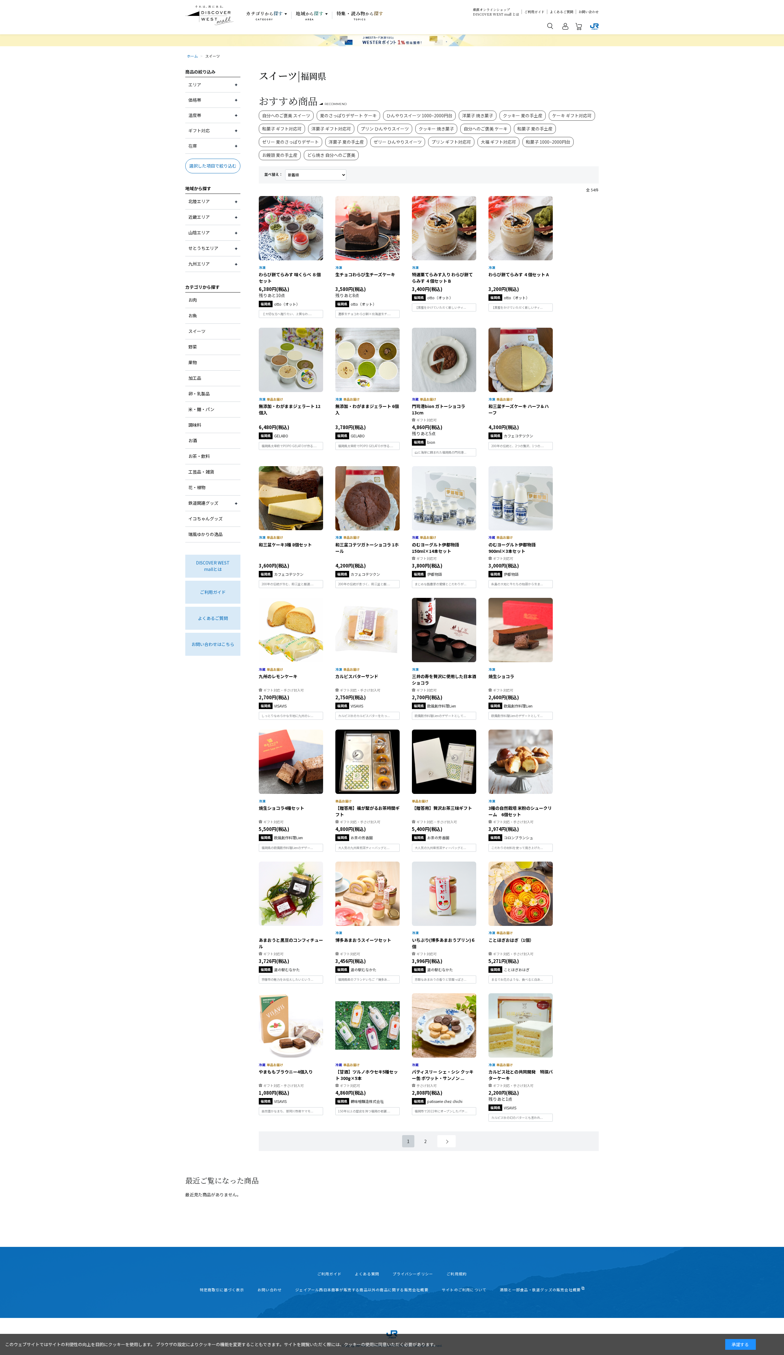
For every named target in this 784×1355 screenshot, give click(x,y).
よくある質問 (367, 1273)
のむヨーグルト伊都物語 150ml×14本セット (437, 548)
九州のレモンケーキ (278, 676)
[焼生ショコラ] (520, 630)
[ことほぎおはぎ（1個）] (520, 894)
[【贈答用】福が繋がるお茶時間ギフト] (367, 762)
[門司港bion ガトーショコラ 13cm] (444, 360)
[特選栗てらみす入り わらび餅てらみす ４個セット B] (444, 228)
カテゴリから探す (202, 287)
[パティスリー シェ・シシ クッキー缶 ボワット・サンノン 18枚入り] (444, 1025)
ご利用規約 (457, 1273)
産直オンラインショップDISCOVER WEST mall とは (496, 12)
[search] (550, 26)
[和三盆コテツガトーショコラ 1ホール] (367, 498)
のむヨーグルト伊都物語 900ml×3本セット (514, 548)
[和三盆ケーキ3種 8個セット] (291, 498)
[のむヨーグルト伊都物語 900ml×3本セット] (520, 498)
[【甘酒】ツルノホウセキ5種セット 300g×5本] (367, 1025)
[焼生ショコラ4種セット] (291, 762)
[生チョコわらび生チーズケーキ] (367, 228)
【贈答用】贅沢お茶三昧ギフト (442, 808)
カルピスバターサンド (356, 676)
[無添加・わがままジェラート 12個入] (291, 360)
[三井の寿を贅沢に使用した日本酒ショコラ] (444, 630)
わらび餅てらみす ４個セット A (518, 274)
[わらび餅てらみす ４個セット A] (520, 228)
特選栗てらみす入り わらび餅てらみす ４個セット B (442, 277)
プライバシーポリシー (413, 1273)
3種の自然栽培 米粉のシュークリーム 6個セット (520, 811)
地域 (310, 15)
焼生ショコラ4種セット (281, 808)
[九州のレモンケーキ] (291, 630)
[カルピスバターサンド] (367, 630)
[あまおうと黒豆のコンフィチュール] (291, 894)
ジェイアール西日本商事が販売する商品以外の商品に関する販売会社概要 (361, 1289)
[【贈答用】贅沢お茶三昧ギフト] (444, 762)
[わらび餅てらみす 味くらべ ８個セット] (291, 228)
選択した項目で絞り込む (212, 166)
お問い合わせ (589, 11)
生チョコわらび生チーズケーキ (365, 274)
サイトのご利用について (464, 1289)
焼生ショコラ (501, 676)
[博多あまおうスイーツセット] (367, 894)
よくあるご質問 (561, 11)
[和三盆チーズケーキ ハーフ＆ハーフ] (520, 360)
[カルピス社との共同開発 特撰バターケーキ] (520, 1025)
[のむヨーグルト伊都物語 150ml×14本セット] (444, 498)
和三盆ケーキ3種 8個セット (285, 545)
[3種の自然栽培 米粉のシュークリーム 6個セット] (520, 762)
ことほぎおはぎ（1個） (511, 940)
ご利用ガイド (534, 11)
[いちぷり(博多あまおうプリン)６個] (444, 894)
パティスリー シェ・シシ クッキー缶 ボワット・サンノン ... (442, 1075)
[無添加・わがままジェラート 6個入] (367, 360)
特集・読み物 (360, 15)
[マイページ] (565, 27)
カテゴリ (264, 15)
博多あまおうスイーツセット (363, 940)
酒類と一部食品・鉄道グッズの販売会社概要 (540, 1289)
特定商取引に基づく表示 (222, 1289)
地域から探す (198, 188)
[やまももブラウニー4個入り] (291, 1025)
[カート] (579, 27)
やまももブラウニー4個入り (286, 1072)
